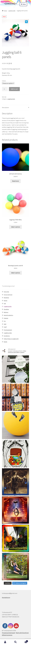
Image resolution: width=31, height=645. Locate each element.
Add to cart (14, 89)
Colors (4, 81)
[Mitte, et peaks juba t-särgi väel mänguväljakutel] (15, 566)
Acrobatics (7, 336)
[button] (26, 21)
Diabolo (6, 318)
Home (5, 10)
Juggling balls (11, 10)
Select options (15, 227)
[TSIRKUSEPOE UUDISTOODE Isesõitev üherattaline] (15, 510)
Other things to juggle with (11, 339)
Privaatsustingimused (8, 633)
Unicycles (6, 291)
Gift (5, 303)
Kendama (6, 297)
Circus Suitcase (8, 294)
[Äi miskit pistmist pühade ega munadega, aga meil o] (15, 482)
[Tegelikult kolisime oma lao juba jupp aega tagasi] (15, 369)
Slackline (6, 309)
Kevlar (5, 300)
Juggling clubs (8, 333)
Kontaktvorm (6, 597)
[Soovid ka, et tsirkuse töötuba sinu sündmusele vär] (15, 538)
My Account (5, 642)
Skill (5, 324)
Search (15, 642)
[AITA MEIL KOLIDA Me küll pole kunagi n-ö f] (15, 397)
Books (5, 342)
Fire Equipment (8, 330)
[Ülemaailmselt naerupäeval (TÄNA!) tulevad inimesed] (15, 453)
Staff (5, 327)
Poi (5, 321)
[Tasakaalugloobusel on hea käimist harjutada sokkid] (15, 425)
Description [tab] (5, 107)
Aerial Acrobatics (8, 315)
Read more (15, 181)
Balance (6, 312)
